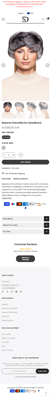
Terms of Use (7, 350)
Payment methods (9, 308)
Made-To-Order (8, 338)
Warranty (5, 316)
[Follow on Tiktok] (21, 291)
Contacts (6, 281)
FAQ (3, 346)
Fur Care (5, 342)
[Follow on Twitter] (7, 291)
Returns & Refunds (9, 312)
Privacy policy (7, 320)
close (48, 5)
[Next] (47, 65)
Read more (7, 198)
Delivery (5, 304)
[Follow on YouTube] (16, 291)
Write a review (25, 258)
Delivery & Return (20, 179)
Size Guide (6, 179)
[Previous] (3, 65)
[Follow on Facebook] (3, 291)
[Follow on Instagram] (12, 291)
